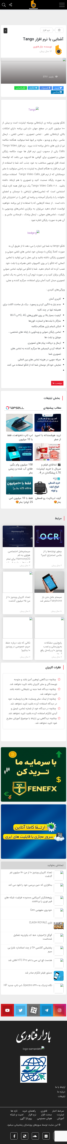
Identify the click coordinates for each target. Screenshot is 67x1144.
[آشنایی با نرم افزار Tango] (33, 71)
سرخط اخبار (58, 1111)
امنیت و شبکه (16, 1115)
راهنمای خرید (29, 1111)
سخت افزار (46, 1115)
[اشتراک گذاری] (10, 5)
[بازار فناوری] (34, 5)
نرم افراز (46, 30)
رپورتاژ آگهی (26, 1118)
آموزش (60, 1118)
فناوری (44, 1111)
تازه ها (14, 1111)
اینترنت (60, 1115)
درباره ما (61, 1092)
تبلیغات (61, 1096)
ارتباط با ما (60, 1087)
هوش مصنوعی (44, 1118)
